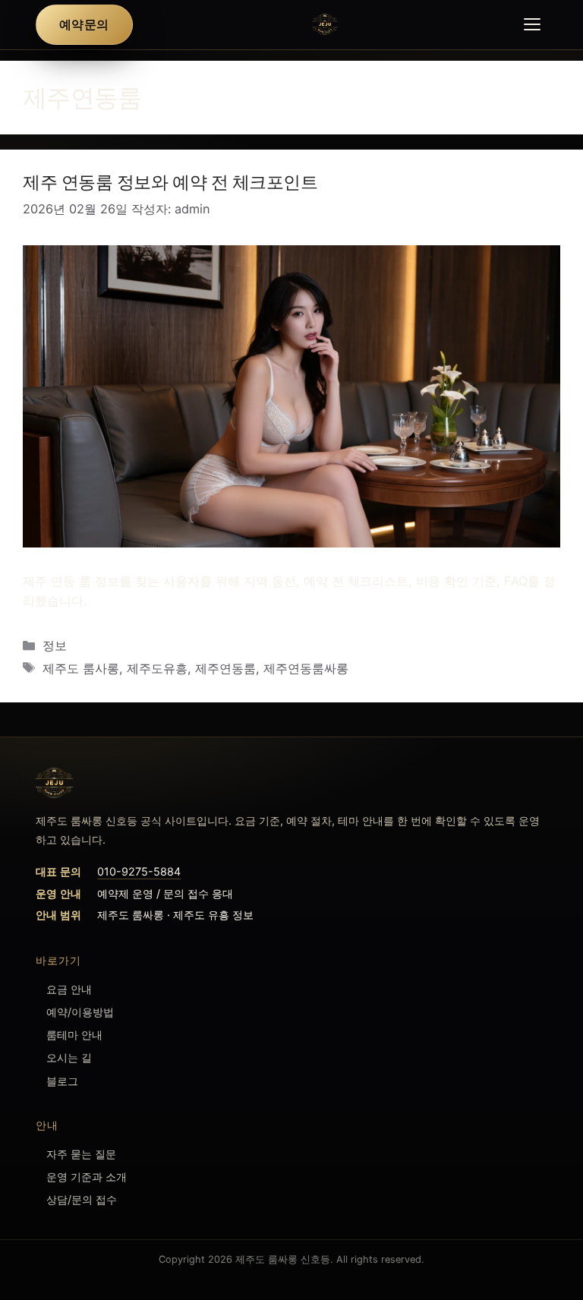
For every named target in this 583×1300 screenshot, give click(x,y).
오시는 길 (69, 1057)
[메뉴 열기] (532, 24)
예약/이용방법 (80, 1011)
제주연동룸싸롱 (305, 668)
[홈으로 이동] (292, 783)
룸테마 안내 (74, 1034)
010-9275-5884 (139, 871)
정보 (55, 645)
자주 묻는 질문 (81, 1153)
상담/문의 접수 (81, 1199)
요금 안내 (69, 989)
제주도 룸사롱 (81, 668)
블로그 (62, 1080)
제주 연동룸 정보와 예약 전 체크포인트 (170, 182)
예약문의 (84, 24)
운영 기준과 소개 (86, 1176)
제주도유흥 (157, 668)
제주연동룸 (225, 668)
